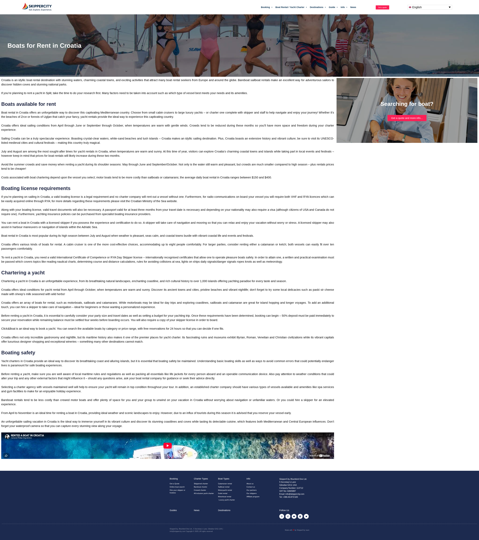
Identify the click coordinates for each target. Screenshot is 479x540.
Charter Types (201, 478)
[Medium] (300, 516)
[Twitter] (306, 516)
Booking (265, 7)
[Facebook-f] (287, 516)
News (353, 7)
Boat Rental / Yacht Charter (289, 7)
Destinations (316, 7)
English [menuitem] (417, 7)
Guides (173, 510)
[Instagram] (281, 516)
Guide (332, 7)
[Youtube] (294, 516)
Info (343, 7)
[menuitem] (430, 7)
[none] (430, 7)
